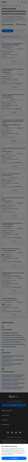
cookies (7, 448)
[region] (14, 453)
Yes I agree (14, 458)
